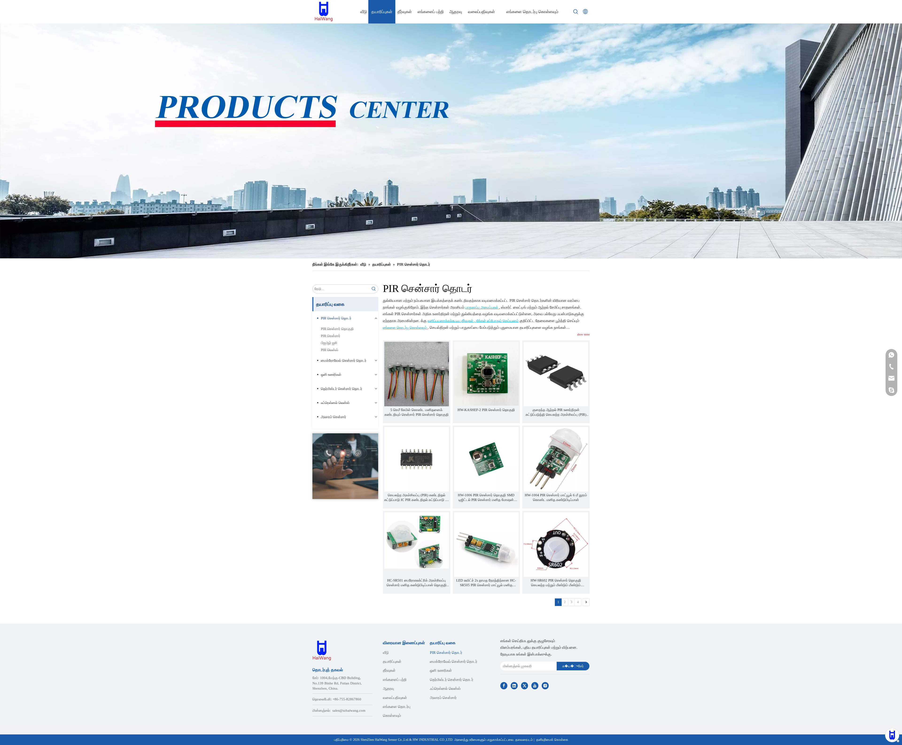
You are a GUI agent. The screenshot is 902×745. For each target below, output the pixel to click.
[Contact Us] (345, 466)
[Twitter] (524, 685)
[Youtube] (534, 685)
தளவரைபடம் (524, 739)
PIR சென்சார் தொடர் (336, 318)
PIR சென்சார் (330, 336)
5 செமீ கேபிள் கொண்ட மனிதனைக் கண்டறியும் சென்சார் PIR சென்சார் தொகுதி (417, 412)
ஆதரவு (388, 689)
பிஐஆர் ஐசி (329, 343)
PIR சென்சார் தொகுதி (337, 329)
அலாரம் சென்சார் (333, 417)
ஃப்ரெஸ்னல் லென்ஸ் (335, 403)
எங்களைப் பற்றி (395, 680)
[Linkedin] (514, 685)
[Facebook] (503, 685)
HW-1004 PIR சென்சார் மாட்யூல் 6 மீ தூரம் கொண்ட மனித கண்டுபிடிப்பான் (556, 497)
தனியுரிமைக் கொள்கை (552, 739)
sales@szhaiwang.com (348, 710)
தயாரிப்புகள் (392, 662)
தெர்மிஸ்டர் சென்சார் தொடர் (341, 389)
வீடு (386, 653)
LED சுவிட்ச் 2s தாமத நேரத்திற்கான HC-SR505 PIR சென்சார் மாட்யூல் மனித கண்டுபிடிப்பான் (486, 582)
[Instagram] (545, 685)
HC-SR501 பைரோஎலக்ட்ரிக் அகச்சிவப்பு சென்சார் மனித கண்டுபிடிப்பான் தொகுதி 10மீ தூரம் (417, 582)
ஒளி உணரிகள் (331, 374)
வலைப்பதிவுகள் (395, 698)
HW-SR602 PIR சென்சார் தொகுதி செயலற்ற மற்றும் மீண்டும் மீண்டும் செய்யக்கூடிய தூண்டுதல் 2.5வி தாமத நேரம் (556, 582)
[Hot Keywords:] (575, 11)
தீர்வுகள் (389, 670)
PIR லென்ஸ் (329, 350)
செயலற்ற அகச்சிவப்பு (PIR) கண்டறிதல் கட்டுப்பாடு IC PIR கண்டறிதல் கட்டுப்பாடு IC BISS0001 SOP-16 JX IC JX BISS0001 (416, 497)
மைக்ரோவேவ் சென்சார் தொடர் (343, 360)
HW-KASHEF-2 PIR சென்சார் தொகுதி (486, 410)
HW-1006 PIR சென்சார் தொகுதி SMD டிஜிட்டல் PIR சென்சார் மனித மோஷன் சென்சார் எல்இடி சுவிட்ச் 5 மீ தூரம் (486, 497)
